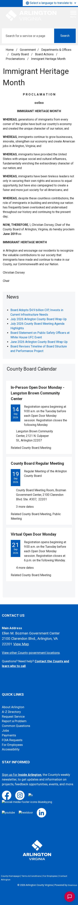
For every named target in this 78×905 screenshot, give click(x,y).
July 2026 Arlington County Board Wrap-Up (38, 319)
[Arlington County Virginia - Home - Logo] (31, 15)
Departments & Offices (56, 50)
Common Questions (16, 726)
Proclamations (16, 59)
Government (28, 50)
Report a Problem (14, 721)
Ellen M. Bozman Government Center (31, 633)
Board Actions (44, 54)
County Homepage (10, 876)
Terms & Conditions (31, 876)
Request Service (13, 716)
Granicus (72, 885)
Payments (9, 735)
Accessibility (11, 749)
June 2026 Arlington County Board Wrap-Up (39, 342)
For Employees (12, 745)
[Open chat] (69, 896)
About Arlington (13, 707)
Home (10, 50)
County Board (20, 54)
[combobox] (50, 3)
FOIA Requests (12, 740)
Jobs (5, 730)
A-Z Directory (11, 712)
